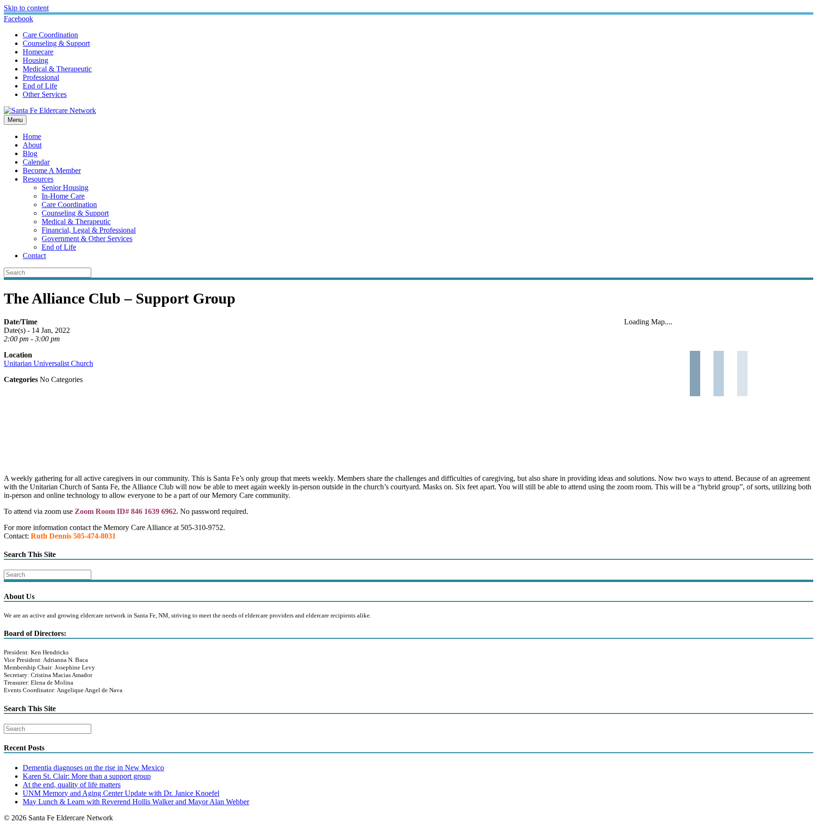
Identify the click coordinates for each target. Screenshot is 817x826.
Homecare (38, 52)
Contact (34, 256)
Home (32, 136)
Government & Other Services (87, 239)
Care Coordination (50, 35)
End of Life (40, 86)
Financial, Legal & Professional (89, 230)
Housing (35, 60)
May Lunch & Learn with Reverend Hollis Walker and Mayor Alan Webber (136, 802)
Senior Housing (65, 187)
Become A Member (52, 170)
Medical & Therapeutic (57, 69)
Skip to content (26, 8)
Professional (41, 77)
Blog (30, 153)
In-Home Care (63, 196)
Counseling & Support (56, 43)
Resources (38, 179)
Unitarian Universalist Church (48, 363)
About (32, 145)
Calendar (36, 162)
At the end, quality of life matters (72, 785)
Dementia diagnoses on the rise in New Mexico (93, 768)
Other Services (45, 94)
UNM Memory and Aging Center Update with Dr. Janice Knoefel (121, 793)
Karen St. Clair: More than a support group (87, 776)
